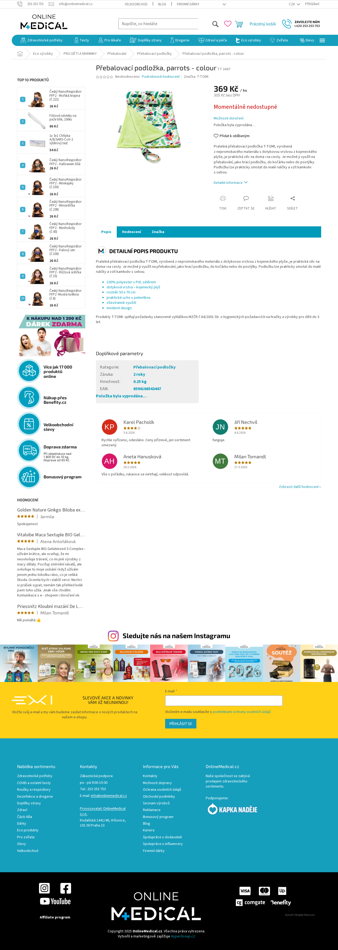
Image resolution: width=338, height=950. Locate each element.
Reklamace (152, 810)
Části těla (24, 817)
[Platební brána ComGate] (263, 896)
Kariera (148, 830)
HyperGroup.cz (183, 936)
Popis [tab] (106, 232)
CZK (292, 4)
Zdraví (22, 810)
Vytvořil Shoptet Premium (300, 915)
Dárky (21, 823)
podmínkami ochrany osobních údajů (242, 712)
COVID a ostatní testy (34, 783)
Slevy (21, 844)
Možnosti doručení (228, 118)
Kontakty (150, 776)
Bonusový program (158, 817)
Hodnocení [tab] (131, 232)
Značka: (196, 76)
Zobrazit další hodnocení (298, 487)
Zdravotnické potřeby (34, 776)
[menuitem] (42, 40)
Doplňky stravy (29, 803)
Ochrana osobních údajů (162, 789)
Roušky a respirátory (33, 789)
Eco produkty (27, 830)
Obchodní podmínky (159, 796)
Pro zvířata (25, 837)
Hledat (208, 23)
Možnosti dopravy (157, 783)
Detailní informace (228, 182)
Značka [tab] (158, 232)
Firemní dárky (188, 4)
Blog (162, 4)
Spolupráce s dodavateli (162, 837)
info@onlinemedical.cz (109, 795)
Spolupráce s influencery (163, 844)
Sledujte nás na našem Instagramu (176, 635)
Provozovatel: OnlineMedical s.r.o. (103, 811)
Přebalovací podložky (154, 367)
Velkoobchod (136, 4)
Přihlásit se (180, 723)
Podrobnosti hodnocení (161, 76)
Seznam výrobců (156, 803)
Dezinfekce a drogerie (35, 796)
